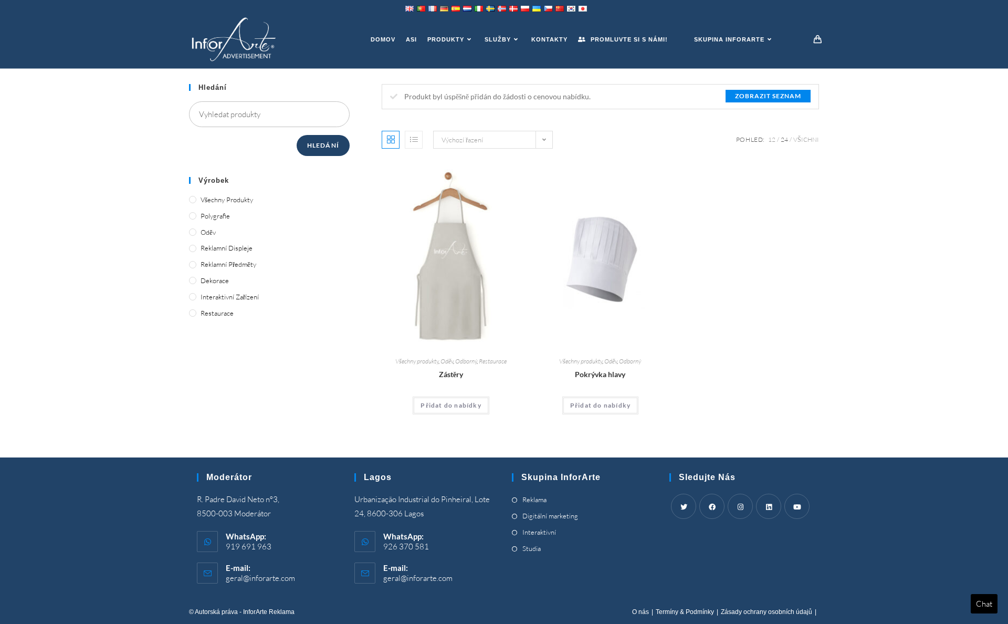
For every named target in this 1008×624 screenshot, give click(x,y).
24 (784, 139)
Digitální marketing (550, 516)
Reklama (534, 499)
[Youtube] (797, 506)
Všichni (806, 139)
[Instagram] (740, 506)
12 (771, 139)
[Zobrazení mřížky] (391, 140)
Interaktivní (539, 532)
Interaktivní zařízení (230, 297)
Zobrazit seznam (768, 96)
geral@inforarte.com (260, 578)
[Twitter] (683, 506)
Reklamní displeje (227, 248)
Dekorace (215, 280)
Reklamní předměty (228, 264)
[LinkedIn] (768, 506)
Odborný (466, 361)
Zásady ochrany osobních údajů (766, 612)
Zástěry (451, 374)
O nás (640, 612)
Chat (984, 604)
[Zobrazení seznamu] (414, 140)
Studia (531, 548)
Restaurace (493, 361)
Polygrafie (215, 216)
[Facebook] (711, 506)
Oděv (446, 361)
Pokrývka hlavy (600, 374)
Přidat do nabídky (451, 405)
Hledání (323, 145)
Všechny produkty (416, 361)
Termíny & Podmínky (685, 612)
